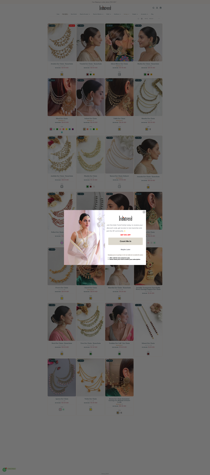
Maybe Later (125, 249)
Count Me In (125, 241)
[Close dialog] (144, 212)
